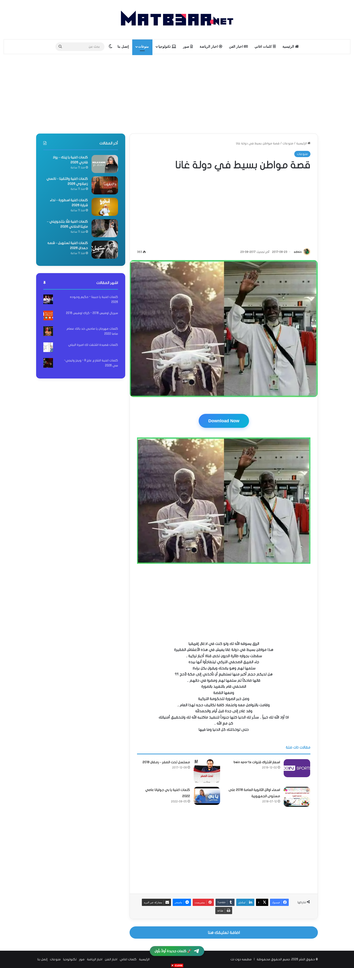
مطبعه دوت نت (241, 959)
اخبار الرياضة (209, 46)
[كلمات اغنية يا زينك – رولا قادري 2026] (105, 164)
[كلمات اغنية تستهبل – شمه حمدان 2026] (105, 250)
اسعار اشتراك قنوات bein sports (257, 762)
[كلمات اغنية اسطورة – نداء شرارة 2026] (105, 207)
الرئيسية (288, 46)
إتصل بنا (123, 46)
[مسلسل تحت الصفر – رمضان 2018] (207, 771)
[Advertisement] (177, 92)
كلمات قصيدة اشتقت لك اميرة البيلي (93, 344)
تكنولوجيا (165, 46)
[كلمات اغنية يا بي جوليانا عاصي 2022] (207, 796)
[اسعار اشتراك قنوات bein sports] (297, 768)
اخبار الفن (236, 46)
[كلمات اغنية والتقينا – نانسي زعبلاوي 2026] (105, 185)
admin (298, 251)
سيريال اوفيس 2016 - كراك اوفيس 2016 (92, 313)
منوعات (143, 46)
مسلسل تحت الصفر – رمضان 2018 (166, 762)
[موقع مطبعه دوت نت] (177, 19)
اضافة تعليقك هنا (224, 932)
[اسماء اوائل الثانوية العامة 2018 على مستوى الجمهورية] (297, 797)
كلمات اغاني (264, 46)
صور (186, 46)
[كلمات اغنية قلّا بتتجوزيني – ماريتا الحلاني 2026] (105, 228)
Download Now (223, 420)
